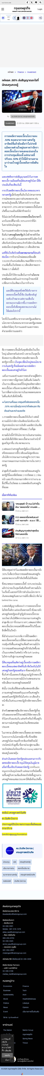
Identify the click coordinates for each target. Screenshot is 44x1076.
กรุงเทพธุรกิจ (27, 1034)
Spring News (28, 1038)
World (5, 998)
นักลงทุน (6, 862)
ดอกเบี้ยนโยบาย (23, 868)
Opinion (26, 1007)
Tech (25, 990)
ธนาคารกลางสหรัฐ (10, 874)
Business (6, 990)
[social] (27, 2)
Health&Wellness (29, 998)
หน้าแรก (11, 72)
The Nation (7, 1030)
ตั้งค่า (7, 1060)
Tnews (25, 1042)
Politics (6, 1003)
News (5, 1007)
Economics (7, 986)
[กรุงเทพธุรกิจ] (22, 9)
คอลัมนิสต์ (7, 881)
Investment (31, 72)
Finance (21, 72)
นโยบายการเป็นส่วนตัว (31, 1011)
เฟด (14, 862)
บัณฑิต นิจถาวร (20, 881)
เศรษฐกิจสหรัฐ (25, 862)
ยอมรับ (7, 1055)
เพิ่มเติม (8, 1050)
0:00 (8, 17)
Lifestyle (26, 1003)
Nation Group (28, 1030)
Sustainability (8, 994)
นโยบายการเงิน (8, 868)
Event (5, 1011)
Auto (24, 994)
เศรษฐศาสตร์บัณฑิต (28, 874)
